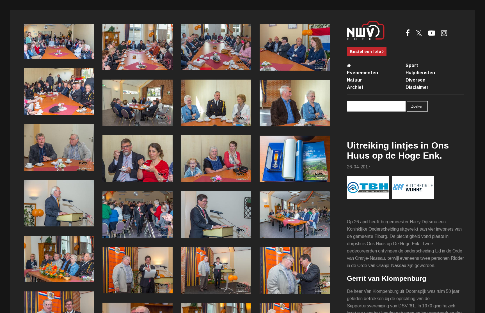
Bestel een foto (366, 51)
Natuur (354, 80)
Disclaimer (417, 87)
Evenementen (362, 72)
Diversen (415, 80)
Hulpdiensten (420, 72)
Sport (412, 65)
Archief (355, 87)
